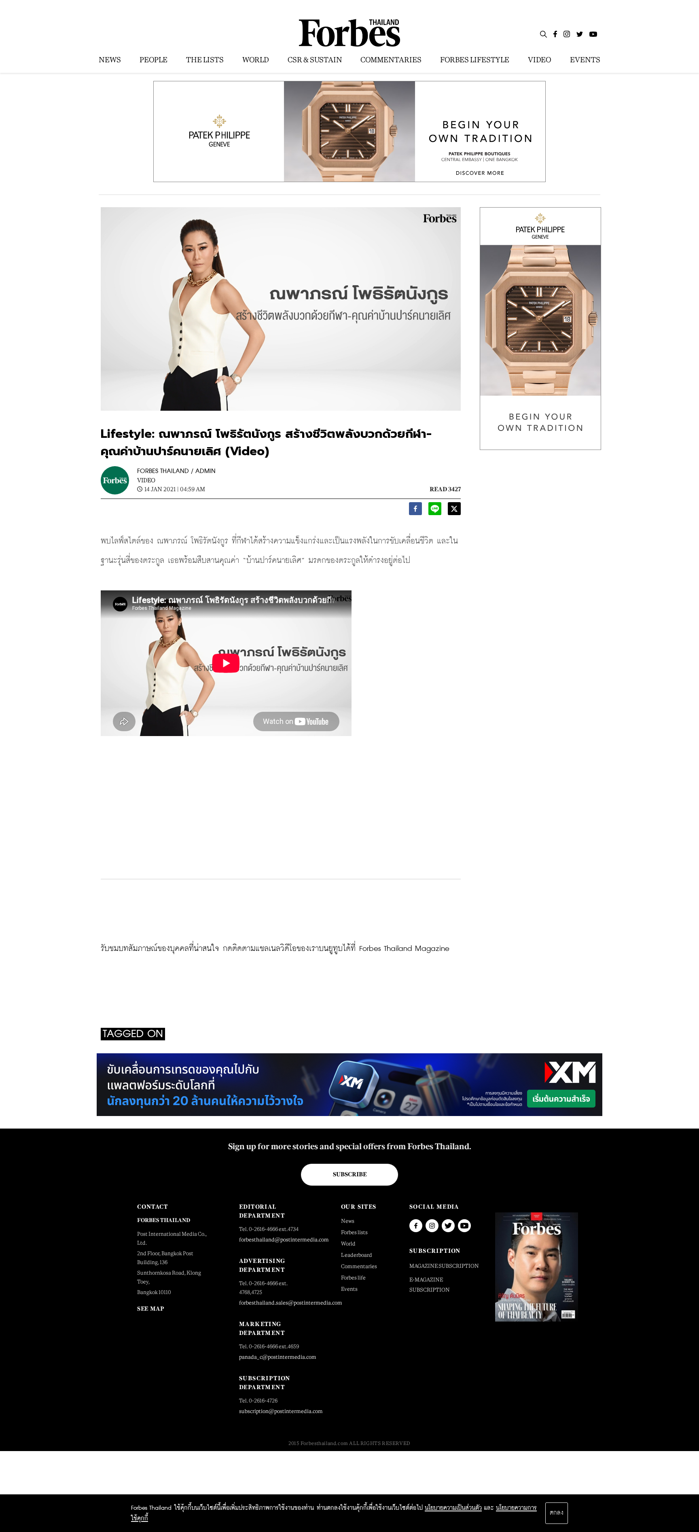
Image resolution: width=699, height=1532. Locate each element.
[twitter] (454, 511)
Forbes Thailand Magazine (404, 949)
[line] (434, 511)
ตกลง (556, 1513)
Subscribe (349, 1174)
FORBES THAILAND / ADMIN (176, 471)
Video (146, 480)
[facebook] (415, 511)
